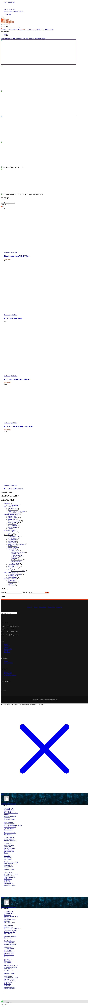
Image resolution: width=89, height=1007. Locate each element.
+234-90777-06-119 (9, 10)
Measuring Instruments (14, 521)
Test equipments (12, 577)
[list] (3, 206)
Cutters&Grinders (12, 517)
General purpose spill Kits (18, 571)
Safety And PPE (8, 535)
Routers (10, 528)
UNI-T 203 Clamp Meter (13, 318)
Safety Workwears (13, 568)
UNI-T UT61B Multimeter (13, 489)
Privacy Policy (42, 607)
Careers (35, 607)
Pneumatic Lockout (16, 561)
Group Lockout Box (16, 555)
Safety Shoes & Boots (14, 566)
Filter (47, 592)
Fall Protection (12, 541)
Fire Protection (12, 542)
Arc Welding (11, 580)
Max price (25, 592)
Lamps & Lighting (13, 505)
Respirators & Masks (13, 564)
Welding (6, 814)
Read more (7, 315)
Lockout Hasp (15, 557)
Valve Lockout (15, 563)
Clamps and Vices (13, 510)
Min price (3, 592)
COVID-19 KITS (12, 538)
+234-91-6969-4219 (9, 2)
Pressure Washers (12, 527)
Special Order (8, 649)
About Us (29, 607)
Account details (8, 662)
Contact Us (59, 607)
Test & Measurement (10, 572)
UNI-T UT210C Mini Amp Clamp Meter (18, 426)
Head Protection (12, 546)
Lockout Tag (14, 558)
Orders (6, 661)
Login (2, 794)
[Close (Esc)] (6, 1004)
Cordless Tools (12, 516)
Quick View (14, 252)
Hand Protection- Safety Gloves (16, 544)
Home (6, 34)
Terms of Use (51, 607)
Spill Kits (10, 569)
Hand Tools (7, 506)
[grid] (1, 206)
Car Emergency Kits (13, 536)
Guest (8, 803)
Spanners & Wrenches (14, 513)
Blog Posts (7, 652)
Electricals (7, 503)
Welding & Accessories (10, 578)
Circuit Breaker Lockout (18, 552)
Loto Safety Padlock (16, 560)
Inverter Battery (12, 532)
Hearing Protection (13, 547)
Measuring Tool (12, 575)
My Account (7, 14)
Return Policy (8, 673)
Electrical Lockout (16, 553)
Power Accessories (13, 522)
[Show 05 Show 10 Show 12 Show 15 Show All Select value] (5, 204)
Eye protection (12, 539)
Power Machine (12, 524)
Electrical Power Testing (14, 574)
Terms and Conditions (10, 675)
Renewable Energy (9, 530)
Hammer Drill (11, 519)
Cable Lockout (15, 550)
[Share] (5, 1004)
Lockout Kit (11, 549)
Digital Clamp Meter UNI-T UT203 (16, 256)
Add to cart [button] (7, 252)
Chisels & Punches (13, 508)
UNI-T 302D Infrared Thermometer (17, 379)
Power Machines (12, 525)
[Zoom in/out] (1, 1004)
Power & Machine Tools (11, 514)
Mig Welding (11, 583)
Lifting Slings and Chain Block (16, 511)
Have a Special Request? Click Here (14, 11)
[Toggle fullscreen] (3, 1004)
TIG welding (11, 585)
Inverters (10, 533)
